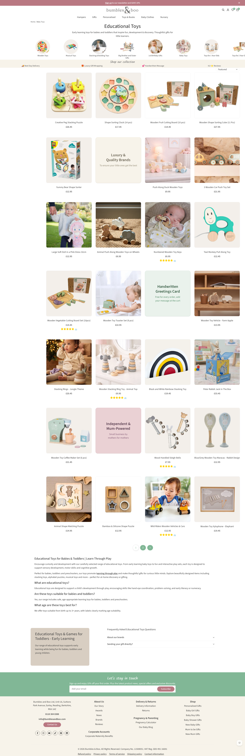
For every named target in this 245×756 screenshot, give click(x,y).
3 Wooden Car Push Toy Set (217, 187)
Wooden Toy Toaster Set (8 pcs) (118, 320)
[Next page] (150, 547)
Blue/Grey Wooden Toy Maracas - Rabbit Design (217, 457)
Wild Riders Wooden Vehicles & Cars (168, 526)
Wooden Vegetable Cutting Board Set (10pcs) (68, 320)
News (99, 715)
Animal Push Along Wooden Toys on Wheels (118, 252)
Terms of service (117, 754)
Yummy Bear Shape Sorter (69, 187)
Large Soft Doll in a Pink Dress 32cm (69, 252)
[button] (49, 77)
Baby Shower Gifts (193, 720)
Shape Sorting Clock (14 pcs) (118, 122)
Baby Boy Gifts (193, 715)
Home (33, 22)
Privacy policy (100, 754)
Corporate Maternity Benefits (99, 736)
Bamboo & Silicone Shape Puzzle (118, 526)
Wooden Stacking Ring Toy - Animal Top (118, 389)
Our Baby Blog (146, 727)
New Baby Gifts (193, 725)
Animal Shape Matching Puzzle (69, 526)
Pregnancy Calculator (146, 722)
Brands (99, 720)
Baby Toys (41, 22)
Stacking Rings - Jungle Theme (69, 389)
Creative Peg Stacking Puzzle (69, 122)
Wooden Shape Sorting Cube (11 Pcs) (217, 122)
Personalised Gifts (192, 706)
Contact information (154, 754)
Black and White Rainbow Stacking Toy (167, 389)
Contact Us (52, 724)
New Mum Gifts (193, 734)
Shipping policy (134, 754)
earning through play (107, 573)
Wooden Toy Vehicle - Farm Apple (217, 320)
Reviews (99, 724)
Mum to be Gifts (192, 729)
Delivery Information (146, 706)
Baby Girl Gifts (193, 710)
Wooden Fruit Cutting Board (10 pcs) (167, 122)
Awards (99, 710)
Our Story (99, 706)
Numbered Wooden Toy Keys (168, 252)
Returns (146, 710)
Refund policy (84, 754)
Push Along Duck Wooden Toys (168, 187)
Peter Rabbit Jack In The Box (217, 389)
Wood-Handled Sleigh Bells (167, 457)
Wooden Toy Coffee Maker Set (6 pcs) (69, 457)
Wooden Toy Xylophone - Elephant (217, 526)
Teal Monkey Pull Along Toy (217, 252)
